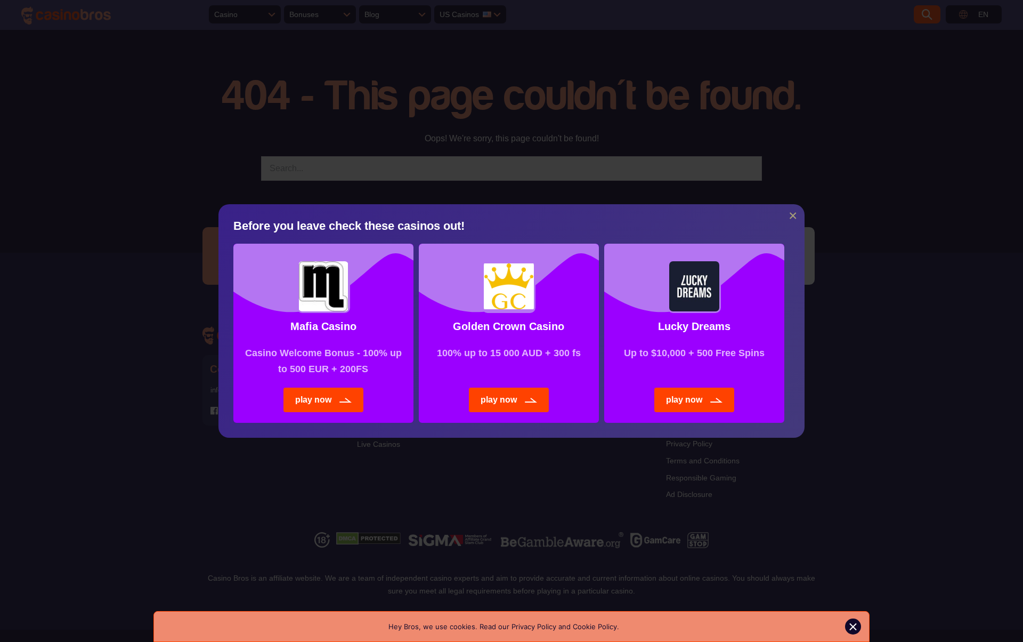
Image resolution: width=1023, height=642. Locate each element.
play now (313, 399)
